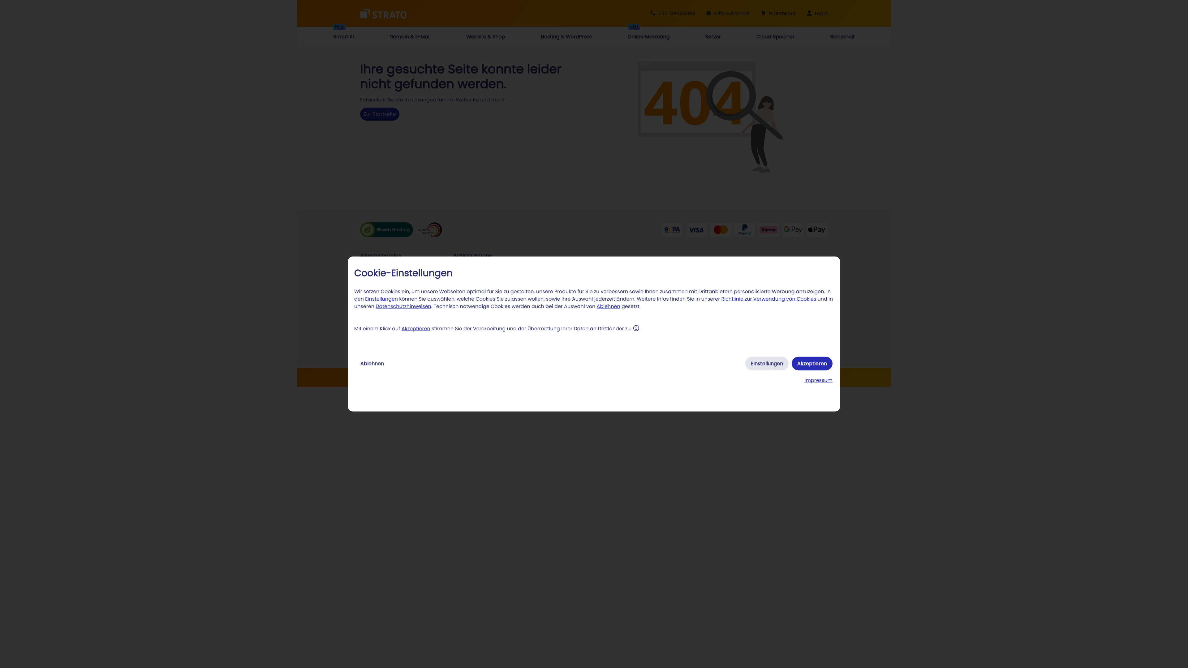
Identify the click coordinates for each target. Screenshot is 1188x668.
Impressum (818, 380)
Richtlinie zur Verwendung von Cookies (768, 298)
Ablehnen (608, 306)
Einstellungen (381, 298)
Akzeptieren (416, 328)
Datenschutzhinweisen (403, 306)
